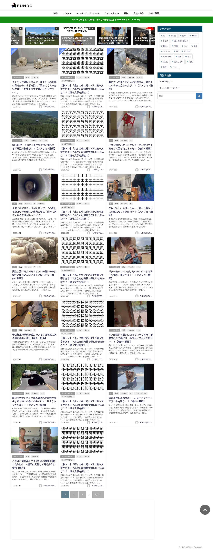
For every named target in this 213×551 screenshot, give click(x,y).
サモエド (41, 203)
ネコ (185, 46)
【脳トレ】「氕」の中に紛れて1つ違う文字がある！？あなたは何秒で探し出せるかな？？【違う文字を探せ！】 (82, 152)
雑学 (56, 13)
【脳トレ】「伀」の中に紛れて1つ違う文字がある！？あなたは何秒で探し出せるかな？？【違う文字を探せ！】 (82, 341)
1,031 (98, 494)
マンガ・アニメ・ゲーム (88, 13)
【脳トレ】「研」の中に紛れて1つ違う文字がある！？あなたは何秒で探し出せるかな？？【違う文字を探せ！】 (82, 467)
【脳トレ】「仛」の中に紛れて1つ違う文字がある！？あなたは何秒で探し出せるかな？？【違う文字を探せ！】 (82, 404)
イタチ (139, 77)
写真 (27, 77)
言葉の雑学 (167, 56)
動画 (123, 77)
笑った (165, 62)
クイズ (79, 77)
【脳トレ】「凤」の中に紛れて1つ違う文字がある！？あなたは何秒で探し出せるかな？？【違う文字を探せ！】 (82, 278)
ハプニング (17, 140)
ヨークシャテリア (140, 393)
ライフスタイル (111, 13)
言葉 (176, 46)
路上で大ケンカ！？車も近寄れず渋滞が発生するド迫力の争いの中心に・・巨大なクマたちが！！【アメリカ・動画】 (34, 401)
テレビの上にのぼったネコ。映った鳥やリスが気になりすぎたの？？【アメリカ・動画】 (131, 211)
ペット (175, 67)
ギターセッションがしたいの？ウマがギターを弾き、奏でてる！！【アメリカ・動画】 (131, 274)
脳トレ (87, 77)
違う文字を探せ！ (67, 77)
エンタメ (67, 13)
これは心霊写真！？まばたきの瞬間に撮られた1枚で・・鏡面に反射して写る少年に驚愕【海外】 (34, 464)
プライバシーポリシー (170, 88)
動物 (126, 13)
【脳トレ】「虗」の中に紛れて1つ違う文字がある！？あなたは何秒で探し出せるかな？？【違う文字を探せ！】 (82, 89)
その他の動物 (18, 77)
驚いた (173, 36)
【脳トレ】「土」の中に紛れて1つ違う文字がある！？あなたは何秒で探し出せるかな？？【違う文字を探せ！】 (82, 215)
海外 (184, 36)
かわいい (166, 51)
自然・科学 (139, 13)
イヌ (189, 56)
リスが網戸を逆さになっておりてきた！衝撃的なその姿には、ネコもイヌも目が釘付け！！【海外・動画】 (131, 338)
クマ (42, 393)
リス (138, 330)
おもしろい (178, 62)
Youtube (131, 77)
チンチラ (35, 77)
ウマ (138, 267)
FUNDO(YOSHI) (49, 107)
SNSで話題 (154, 13)
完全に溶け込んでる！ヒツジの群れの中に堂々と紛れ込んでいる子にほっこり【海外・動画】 (34, 274)
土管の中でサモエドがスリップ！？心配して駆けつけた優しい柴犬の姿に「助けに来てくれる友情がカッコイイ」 (34, 211)
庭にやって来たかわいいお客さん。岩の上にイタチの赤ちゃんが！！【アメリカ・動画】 (131, 85)
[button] (14, 36)
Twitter (194, 36)
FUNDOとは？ (166, 81)
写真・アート (18, 456)
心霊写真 (35, 456)
